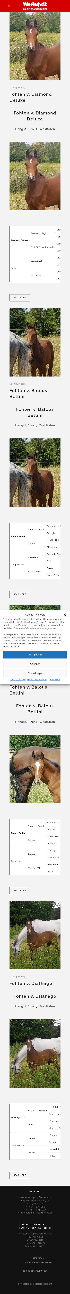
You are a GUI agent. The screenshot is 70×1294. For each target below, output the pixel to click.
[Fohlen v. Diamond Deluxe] (35, 46)
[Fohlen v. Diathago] (35, 935)
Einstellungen (35, 673)
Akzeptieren (35, 654)
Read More (20, 298)
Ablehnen (35, 663)
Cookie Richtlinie (17, 679)
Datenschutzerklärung (37, 679)
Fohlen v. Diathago (31, 983)
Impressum (55, 679)
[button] (65, 614)
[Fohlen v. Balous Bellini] (35, 342)
